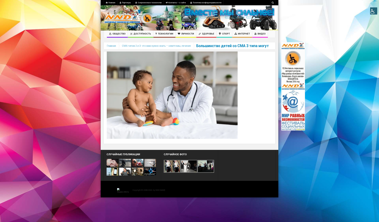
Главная (111, 3)
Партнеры (126, 3)
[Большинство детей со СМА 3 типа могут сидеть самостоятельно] (172, 95)
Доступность (142, 33)
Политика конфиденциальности (207, 3)
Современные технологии (150, 3)
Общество (119, 33)
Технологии (165, 33)
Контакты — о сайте (177, 3)
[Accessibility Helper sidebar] (373, 11)
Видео (262, 33)
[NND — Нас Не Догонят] (128, 18)
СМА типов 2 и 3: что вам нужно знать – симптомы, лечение (156, 45)
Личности (187, 33)
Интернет (244, 33)
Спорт (226, 33)
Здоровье (208, 33)
